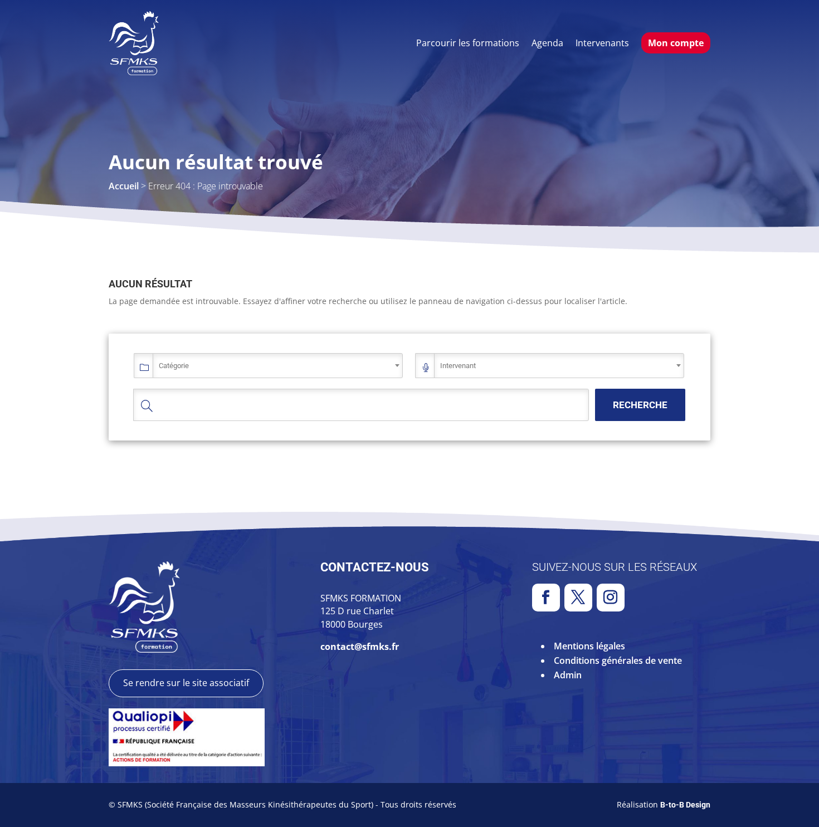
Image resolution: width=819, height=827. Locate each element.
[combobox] (278, 365)
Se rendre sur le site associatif (186, 683)
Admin (568, 675)
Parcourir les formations (467, 43)
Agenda (547, 43)
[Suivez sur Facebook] (546, 597)
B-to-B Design (685, 804)
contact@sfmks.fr (359, 646)
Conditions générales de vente (618, 660)
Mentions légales (589, 646)
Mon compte (676, 43)
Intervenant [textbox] (458, 365)
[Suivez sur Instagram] (611, 597)
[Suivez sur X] (578, 597)
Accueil (124, 186)
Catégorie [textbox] (174, 365)
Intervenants (602, 43)
